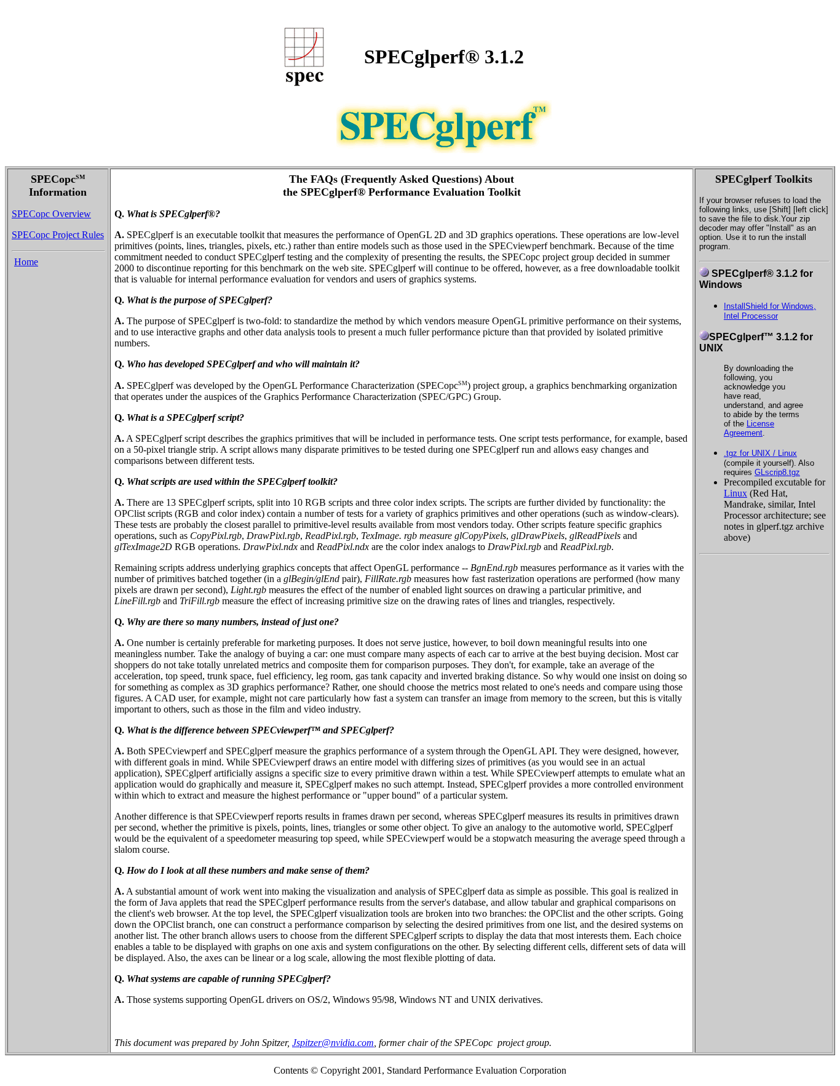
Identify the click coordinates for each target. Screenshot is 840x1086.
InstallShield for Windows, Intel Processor (770, 311)
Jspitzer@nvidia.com (333, 1042)
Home (26, 262)
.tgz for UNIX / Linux (760, 453)
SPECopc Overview (51, 214)
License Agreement (749, 428)
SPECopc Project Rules (58, 235)
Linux (735, 493)
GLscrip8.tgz (777, 472)
